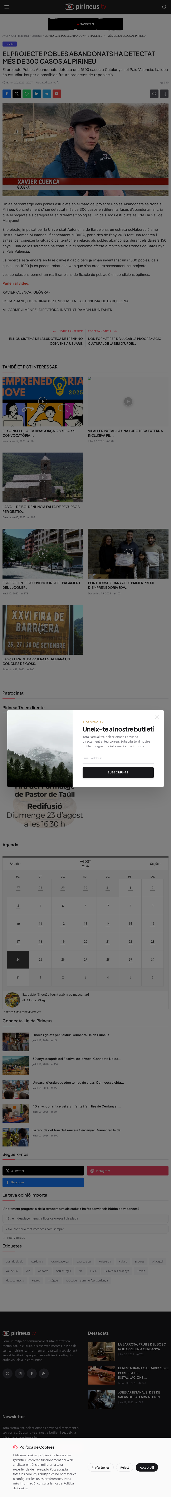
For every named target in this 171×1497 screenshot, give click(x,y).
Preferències (100, 1467)
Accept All (147, 1467)
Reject (124, 1467)
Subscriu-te (118, 772)
